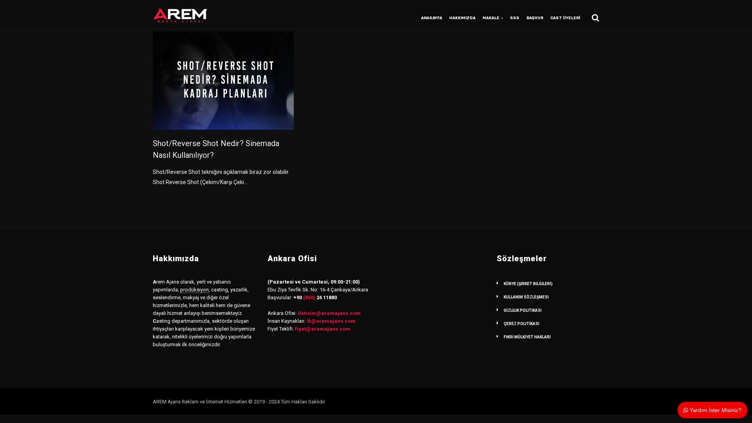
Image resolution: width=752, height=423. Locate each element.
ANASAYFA (431, 18)
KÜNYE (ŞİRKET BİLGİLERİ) (528, 284)
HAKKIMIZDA (462, 18)
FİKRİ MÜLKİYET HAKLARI (527, 337)
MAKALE (491, 18)
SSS (514, 18)
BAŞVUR (534, 18)
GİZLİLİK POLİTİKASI (523, 310)
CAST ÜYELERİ (565, 18)
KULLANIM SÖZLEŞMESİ (526, 297)
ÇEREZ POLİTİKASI (521, 324)
